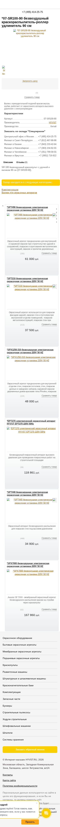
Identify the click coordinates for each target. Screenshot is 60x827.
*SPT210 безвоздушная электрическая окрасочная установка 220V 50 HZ (27, 280)
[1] (23, 93)
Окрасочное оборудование (17, 638)
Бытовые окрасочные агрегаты (19, 644)
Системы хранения (13, 739)
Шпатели (7, 732)
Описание (8, 162)
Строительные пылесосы (16, 712)
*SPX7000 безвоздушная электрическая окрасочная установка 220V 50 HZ (28, 564)
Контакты (8, 774)
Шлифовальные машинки (17, 726)
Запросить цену (30, 81)
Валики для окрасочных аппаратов (19, 192)
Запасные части (11, 699)
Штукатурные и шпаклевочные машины (24, 678)
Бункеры (7, 705)
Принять (30, 822)
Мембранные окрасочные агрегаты (22, 651)
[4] (31, 93)
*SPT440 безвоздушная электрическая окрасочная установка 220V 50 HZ (27, 493)
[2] (26, 93)
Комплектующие (10, 189)
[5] (34, 93)
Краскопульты (10, 665)
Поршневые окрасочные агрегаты (21, 658)
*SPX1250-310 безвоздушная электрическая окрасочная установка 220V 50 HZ (30, 351)
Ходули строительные (15, 719)
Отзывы (21, 162)
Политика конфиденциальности (20, 785)
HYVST (52, 122)
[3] (29, 93)
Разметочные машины (15, 672)
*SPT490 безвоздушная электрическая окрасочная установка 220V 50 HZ (27, 208)
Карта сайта (9, 780)
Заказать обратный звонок (30, 749)
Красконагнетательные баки (18, 685)
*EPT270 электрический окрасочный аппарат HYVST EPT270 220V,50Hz (31, 422)
